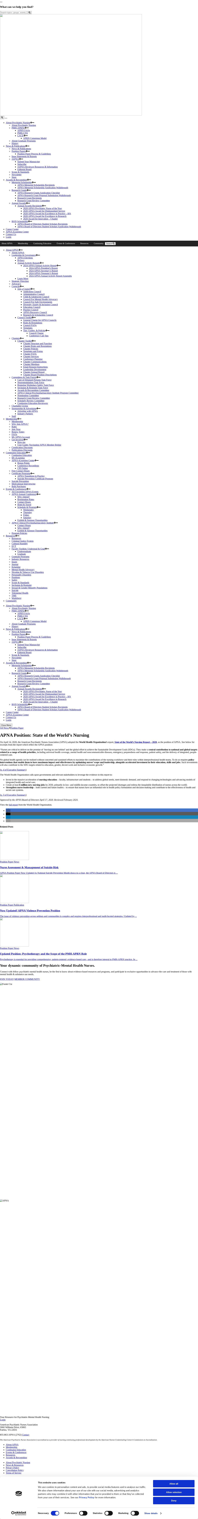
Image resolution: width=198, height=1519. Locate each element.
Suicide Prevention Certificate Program (35, 478)
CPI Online (22, 468)
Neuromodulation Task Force (30, 382)
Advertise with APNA (27, 411)
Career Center (12, 229)
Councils (16, 286)
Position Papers (19, 151)
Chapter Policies (30, 348)
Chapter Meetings (31, 364)
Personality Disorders (21, 575)
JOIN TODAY (7, 979)
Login (8, 237)
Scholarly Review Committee (30, 400)
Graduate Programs (20, 556)
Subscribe (21, 164)
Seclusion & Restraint (21, 585)
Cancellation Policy (15, 1470)
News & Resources (14, 1465)
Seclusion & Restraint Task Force (32, 387)
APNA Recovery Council (35, 312)
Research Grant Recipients (29, 198)
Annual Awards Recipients (29, 206)
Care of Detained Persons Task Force (34, 380)
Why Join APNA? (20, 424)
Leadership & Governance (24, 255)
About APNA (6, 243)
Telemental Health (20, 593)
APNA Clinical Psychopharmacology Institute (33, 523)
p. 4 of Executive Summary (13, 770)
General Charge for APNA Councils (39, 320)
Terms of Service (13, 1473)
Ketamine (16, 567)
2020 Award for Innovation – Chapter (40, 219)
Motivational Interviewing (23, 484)
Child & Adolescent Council (36, 297)
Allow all (173, 1483)
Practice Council (30, 310)
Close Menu (6, 725)
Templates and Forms (33, 351)
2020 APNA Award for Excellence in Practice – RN (47, 213)
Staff (14, 416)
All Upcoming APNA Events (25, 491)
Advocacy (16, 284)
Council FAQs (30, 325)
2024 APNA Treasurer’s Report (43, 273)
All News (4, 728)
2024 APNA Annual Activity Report (40, 265)
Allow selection (174, 1492)
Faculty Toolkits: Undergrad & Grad (28, 549)
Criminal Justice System (22, 541)
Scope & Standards (20, 172)
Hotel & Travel (24, 504)
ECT (14, 546)
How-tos (21, 442)
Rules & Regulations (32, 322)
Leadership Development (34, 369)
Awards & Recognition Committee (33, 390)
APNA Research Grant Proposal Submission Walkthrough (44, 195)
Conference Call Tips (38, 335)
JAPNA (15, 159)
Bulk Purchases (19, 486)
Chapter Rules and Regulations (37, 346)
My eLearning (18, 458)
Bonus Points (23, 463)
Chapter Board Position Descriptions (40, 374)
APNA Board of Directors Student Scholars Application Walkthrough (49, 226)
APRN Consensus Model (35, 138)
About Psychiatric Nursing (18, 122)
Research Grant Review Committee (33, 200)
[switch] (83, 1513)
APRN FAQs (23, 130)
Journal (15, 564)
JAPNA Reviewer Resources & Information (37, 167)
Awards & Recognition (16, 180)
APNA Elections (25, 258)
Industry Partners (25, 413)
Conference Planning (32, 359)
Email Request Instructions (35, 367)
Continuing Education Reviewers (32, 403)
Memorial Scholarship (22, 182)
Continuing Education (42, 243)
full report (13, 805)
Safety (14, 580)
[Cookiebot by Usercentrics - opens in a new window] (18, 1513)
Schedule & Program (27, 507)
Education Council (31, 307)
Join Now (16, 429)
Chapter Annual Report (33, 372)
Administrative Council (33, 294)
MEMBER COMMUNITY (27, 979)
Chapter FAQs (30, 354)
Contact (25, 1435)
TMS (14, 595)
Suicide (15, 590)
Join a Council (24, 289)
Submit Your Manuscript (28, 161)
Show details (151, 1513)
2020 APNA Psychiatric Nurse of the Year (42, 208)
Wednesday (28, 510)
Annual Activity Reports (28, 263)
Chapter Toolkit (24, 341)
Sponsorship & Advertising (24, 408)
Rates (14, 426)
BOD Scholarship (20, 221)
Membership (23, 243)
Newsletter (16, 174)
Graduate (21, 554)
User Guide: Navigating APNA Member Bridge (39, 445)
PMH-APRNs (18, 128)
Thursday (27, 512)
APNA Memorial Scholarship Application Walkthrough (42, 187)
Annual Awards (19, 203)
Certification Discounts (22, 447)
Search (109, 243)
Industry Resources (20, 559)
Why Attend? (23, 497)
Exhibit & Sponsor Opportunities (32, 520)
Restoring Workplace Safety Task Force (35, 385)
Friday (26, 515)
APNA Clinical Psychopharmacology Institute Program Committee (48, 393)
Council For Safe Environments (37, 302)
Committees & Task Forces (24, 377)
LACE (20, 135)
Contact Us (11, 234)
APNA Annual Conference (24, 494)
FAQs (14, 434)
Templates (27, 328)
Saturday (27, 517)
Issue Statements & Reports (24, 156)
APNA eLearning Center (17, 232)
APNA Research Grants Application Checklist (38, 193)
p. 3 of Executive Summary (13, 795)
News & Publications (15, 146)
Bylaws (20, 260)
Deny (173, 1500)
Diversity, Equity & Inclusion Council (40, 304)
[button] (8, 810)
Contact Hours (24, 502)
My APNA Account (21, 437)
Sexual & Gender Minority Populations (29, 588)
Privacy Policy (86, 1497)
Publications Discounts (22, 450)
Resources (84, 243)
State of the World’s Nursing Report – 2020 (136, 742)
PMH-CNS (22, 133)
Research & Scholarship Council (38, 315)
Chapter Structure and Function (37, 343)
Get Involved (18, 439)
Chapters (16, 338)
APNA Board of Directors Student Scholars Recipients (42, 224)
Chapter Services (31, 356)
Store (14, 177)
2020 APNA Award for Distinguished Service (44, 211)
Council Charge (36, 333)
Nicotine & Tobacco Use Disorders (28, 572)
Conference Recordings (28, 465)
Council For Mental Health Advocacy (40, 299)
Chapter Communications (35, 361)
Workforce (16, 598)
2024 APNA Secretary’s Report (43, 271)
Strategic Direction (20, 281)
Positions (16, 577)
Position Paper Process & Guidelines (34, 154)
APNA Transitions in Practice (30, 476)
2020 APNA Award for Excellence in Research (44, 216)
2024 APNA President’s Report (43, 268)
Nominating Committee (28, 395)
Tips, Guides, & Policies (34, 330)
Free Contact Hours (21, 471)
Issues (14, 562)
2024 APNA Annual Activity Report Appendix (50, 276)
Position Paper (16, 728)
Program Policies (19, 533)
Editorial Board (24, 169)
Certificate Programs (21, 473)
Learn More (22, 278)
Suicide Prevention (20, 481)
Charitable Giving (20, 406)
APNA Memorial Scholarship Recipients (36, 185)
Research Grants (19, 190)
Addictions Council (32, 291)
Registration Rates (25, 499)
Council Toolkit (24, 317)
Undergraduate (24, 551)
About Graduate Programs (24, 141)
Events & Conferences (66, 243)
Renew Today (18, 432)
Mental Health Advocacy (23, 569)
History (15, 143)
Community (98, 243)
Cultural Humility (20, 543)
